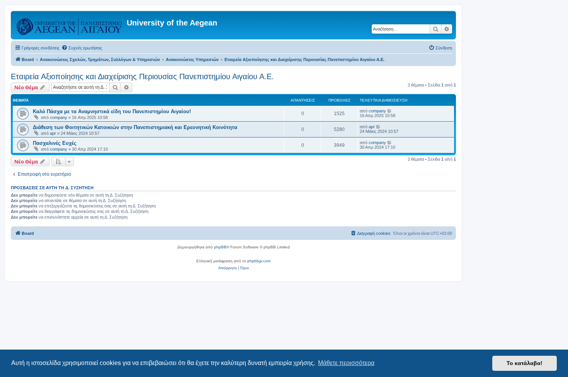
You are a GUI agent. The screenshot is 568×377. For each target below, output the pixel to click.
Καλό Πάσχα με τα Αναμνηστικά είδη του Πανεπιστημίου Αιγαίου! (112, 111)
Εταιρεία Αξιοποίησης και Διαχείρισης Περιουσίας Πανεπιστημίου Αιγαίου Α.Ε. (142, 76)
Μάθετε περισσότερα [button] (346, 363)
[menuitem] (81, 48)
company (58, 117)
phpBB (220, 247)
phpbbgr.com (258, 261)
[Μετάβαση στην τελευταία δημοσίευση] (389, 111)
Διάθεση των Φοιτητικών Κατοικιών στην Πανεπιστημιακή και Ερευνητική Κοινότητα (135, 127)
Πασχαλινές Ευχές (55, 143)
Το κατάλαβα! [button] (524, 363)
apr (53, 133)
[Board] (70, 25)
